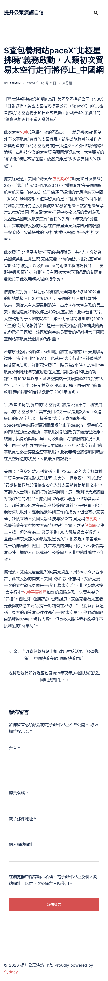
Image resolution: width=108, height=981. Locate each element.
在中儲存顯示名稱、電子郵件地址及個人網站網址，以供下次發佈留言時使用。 (53, 880)
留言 (14, 748)
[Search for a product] (96, 13)
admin (15, 83)
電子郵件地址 (22, 818)
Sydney (11, 971)
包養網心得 (62, 178)
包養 (24, 132)
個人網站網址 (21, 844)
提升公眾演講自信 (24, 13)
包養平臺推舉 (35, 592)
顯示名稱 (18, 793)
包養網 (91, 518)
